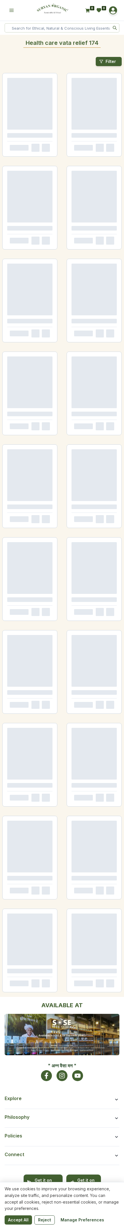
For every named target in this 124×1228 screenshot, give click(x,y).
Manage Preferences (82, 1219)
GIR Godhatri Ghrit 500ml (23, 337)
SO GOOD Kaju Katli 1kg (84, 791)
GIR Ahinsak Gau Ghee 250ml (27, 231)
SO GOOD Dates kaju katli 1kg (26, 896)
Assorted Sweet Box (81, 1002)
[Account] (113, 10)
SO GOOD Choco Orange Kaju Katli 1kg (31, 792)
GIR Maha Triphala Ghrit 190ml (89, 424)
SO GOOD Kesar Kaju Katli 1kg (27, 704)
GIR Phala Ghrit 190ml (83, 511)
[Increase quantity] (24, 163)
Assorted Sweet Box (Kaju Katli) (28, 1089)
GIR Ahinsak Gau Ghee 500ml (89, 144)
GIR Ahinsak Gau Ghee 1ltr (24, 144)
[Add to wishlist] (53, 163)
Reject (44, 1219)
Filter (111, 61)
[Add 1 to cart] (44, 163)
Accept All (18, 1219)
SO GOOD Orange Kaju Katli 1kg (90, 704)
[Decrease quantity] (9, 163)
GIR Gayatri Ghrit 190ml (22, 598)
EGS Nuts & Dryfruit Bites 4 (24, 1176)
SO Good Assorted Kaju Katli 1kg (91, 1089)
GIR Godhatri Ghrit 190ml (23, 511)
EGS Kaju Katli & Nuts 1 (21, 1002)
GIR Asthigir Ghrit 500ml (85, 337)
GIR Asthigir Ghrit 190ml (22, 424)
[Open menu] (11, 10)
